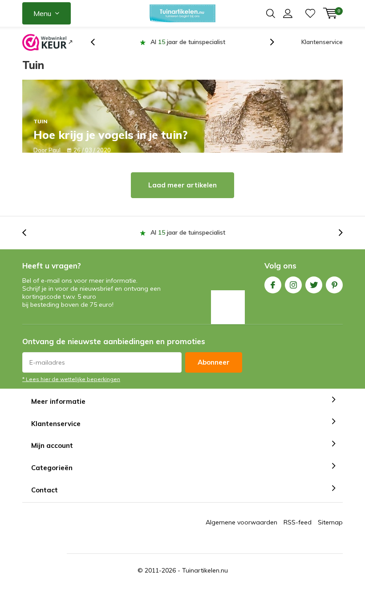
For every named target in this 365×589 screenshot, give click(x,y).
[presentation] (97, 42)
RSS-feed (298, 523)
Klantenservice (322, 41)
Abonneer (214, 362)
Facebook (272, 284)
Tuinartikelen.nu (205, 571)
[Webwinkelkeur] (47, 42)
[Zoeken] (270, 13)
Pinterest (334, 284)
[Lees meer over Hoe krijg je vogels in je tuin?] (182, 116)
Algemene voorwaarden (241, 523)
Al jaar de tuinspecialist (138, 42)
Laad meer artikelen (182, 185)
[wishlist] (310, 13)
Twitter (313, 284)
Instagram (293, 284)
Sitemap (330, 523)
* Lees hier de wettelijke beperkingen (71, 379)
